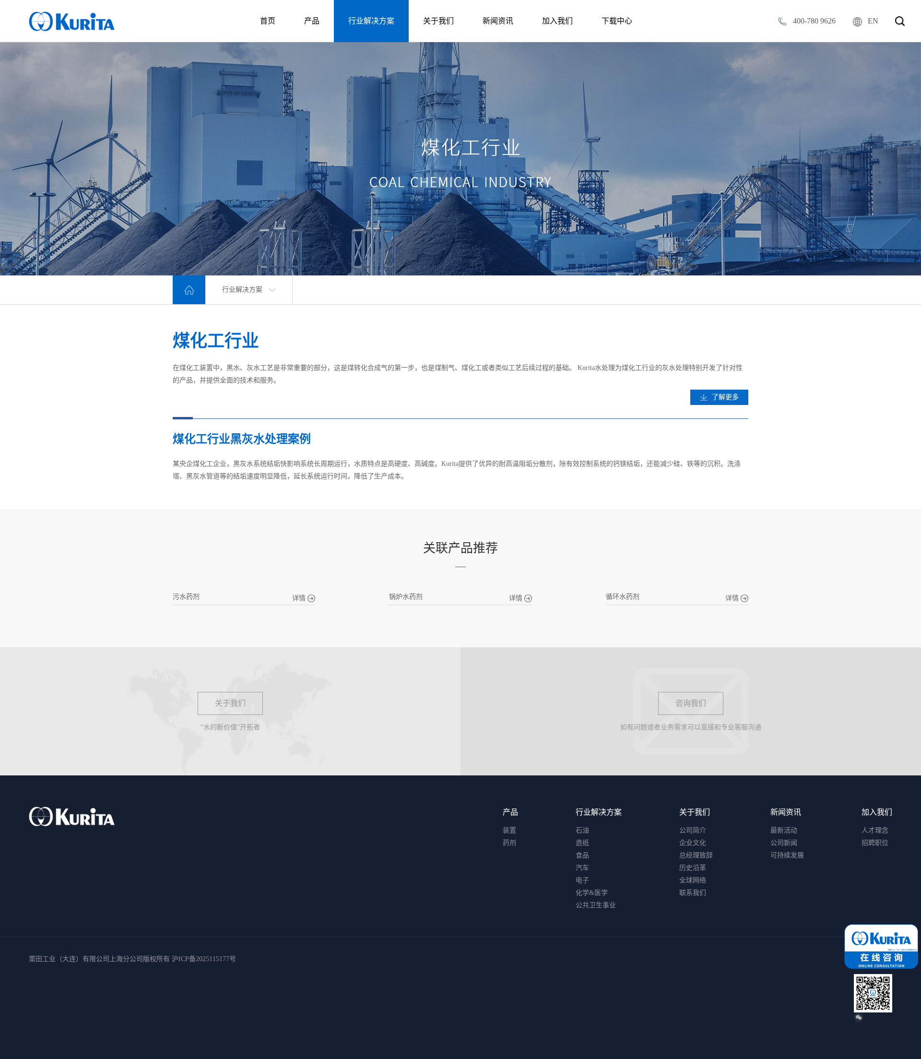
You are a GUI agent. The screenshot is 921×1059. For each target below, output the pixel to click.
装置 (509, 830)
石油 (582, 830)
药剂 (509, 842)
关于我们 (438, 21)
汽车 (582, 867)
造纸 (582, 842)
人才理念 (875, 830)
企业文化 (692, 842)
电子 (582, 880)
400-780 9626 (813, 21)
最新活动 (783, 830)
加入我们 (557, 21)
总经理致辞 (696, 855)
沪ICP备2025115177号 (204, 959)
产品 (311, 21)
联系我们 (692, 892)
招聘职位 (875, 842)
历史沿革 (692, 867)
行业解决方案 (371, 21)
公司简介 (692, 830)
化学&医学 (592, 892)
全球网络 (692, 880)
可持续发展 (787, 855)
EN (873, 21)
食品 (582, 855)
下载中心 (617, 21)
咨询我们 (690, 703)
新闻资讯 (498, 21)
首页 (267, 21)
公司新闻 (783, 842)
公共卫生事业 (596, 905)
